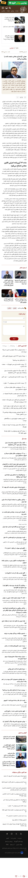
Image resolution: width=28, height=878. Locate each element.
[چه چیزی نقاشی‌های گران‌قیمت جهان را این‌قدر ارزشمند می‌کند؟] (19, 38)
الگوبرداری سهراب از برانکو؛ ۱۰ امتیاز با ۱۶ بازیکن (15, 549)
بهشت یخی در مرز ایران (8, 26)
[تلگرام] (7, 834)
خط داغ (24, 439)
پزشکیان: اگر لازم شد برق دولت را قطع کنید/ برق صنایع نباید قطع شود (14, 586)
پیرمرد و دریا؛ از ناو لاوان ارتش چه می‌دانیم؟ (13, 690)
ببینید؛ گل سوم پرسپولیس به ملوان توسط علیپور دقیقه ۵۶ (14, 811)
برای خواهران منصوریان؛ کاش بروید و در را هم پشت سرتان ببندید (14, 680)
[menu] (3, 8)
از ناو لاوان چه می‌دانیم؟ (19, 360)
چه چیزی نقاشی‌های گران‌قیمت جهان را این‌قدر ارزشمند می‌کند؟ (8, 37)
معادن (9, 308)
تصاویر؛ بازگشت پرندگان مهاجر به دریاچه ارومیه (15, 634)
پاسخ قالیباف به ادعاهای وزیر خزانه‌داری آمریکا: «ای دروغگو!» (15, 476)
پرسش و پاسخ (8, 841)
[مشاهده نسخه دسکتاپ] (6, 8)
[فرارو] (23, 9)
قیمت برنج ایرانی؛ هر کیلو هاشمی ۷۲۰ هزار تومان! (15, 539)
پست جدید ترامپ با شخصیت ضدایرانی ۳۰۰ (16, 816)
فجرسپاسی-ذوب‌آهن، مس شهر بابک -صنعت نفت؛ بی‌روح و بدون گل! (14, 401)
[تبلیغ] (14, 3)
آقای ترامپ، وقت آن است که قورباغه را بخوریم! (15, 574)
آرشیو (7, 838)
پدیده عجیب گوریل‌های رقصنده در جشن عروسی (15, 647)
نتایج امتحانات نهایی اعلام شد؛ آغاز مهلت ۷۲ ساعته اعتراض (14, 488)
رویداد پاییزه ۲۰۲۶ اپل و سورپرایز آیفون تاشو (14, 356)
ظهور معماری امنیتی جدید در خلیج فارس (14, 711)
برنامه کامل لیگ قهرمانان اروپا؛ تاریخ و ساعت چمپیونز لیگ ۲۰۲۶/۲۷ (14, 825)
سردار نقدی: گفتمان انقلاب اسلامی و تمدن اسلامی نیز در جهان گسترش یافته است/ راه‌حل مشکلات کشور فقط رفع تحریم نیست (7, 282)
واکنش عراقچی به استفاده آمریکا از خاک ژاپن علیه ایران (14, 501)
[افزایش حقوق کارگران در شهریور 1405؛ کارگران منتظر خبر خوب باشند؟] (21, 747)
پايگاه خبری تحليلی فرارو (10, 848)
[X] (16, 834)
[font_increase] (25, 97)
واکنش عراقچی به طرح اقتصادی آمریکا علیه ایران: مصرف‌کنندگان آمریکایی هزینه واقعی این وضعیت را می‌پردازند (14, 610)
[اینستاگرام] (12, 834)
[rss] (21, 834)
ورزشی (12, 11)
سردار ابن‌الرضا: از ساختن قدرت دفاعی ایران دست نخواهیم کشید (20, 300)
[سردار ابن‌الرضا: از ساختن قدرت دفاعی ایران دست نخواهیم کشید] (20, 293)
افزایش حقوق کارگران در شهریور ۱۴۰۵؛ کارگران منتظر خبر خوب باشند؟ (9, 747)
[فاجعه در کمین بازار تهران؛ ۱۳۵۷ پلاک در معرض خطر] (21, 739)
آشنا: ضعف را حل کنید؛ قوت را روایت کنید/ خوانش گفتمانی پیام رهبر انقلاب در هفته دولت (14, 407)
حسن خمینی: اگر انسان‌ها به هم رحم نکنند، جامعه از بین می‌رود (20, 282)
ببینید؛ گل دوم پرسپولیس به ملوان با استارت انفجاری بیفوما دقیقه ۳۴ (14, 795)
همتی (14, 308)
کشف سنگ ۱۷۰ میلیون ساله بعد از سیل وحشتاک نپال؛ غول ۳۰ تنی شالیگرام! (15, 372)
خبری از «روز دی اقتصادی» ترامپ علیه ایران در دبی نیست (14, 528)
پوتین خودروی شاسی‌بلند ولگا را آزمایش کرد (14, 721)
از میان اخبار (23, 268)
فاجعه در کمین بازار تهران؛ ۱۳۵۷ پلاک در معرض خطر (9, 737)
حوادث (8, 11)
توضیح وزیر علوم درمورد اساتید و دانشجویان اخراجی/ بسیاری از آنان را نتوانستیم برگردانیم (14, 465)
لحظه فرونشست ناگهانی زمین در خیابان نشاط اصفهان (14, 562)
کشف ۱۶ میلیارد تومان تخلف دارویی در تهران (14, 598)
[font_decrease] (17, 97)
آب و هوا (12, 845)
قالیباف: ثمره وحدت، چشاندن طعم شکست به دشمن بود (14, 513)
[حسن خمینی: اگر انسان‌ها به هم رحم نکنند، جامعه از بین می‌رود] (20, 275)
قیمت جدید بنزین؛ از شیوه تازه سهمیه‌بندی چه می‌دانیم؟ (9, 19)
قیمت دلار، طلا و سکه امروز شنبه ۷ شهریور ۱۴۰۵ (15, 701)
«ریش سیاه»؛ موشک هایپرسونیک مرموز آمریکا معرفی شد (15, 658)
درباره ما (20, 838)
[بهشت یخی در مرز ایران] (19, 29)
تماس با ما (13, 838)
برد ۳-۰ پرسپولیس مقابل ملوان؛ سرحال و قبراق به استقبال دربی (15, 454)
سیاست (16, 11)
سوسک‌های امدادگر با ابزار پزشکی (16, 669)
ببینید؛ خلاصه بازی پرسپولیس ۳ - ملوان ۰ (13, 383)
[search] (10, 8)
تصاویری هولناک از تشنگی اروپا (19, 820)
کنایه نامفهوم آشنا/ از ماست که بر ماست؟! (8, 300)
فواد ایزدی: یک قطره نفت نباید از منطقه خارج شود (14, 622)
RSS (7, 845)
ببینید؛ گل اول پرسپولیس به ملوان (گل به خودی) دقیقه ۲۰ (14, 783)
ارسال (14, 339)
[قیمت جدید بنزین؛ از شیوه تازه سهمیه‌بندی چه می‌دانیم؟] (19, 20)
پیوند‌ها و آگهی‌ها (18, 841)
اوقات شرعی (19, 845)
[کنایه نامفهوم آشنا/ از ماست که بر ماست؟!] (7, 293)
